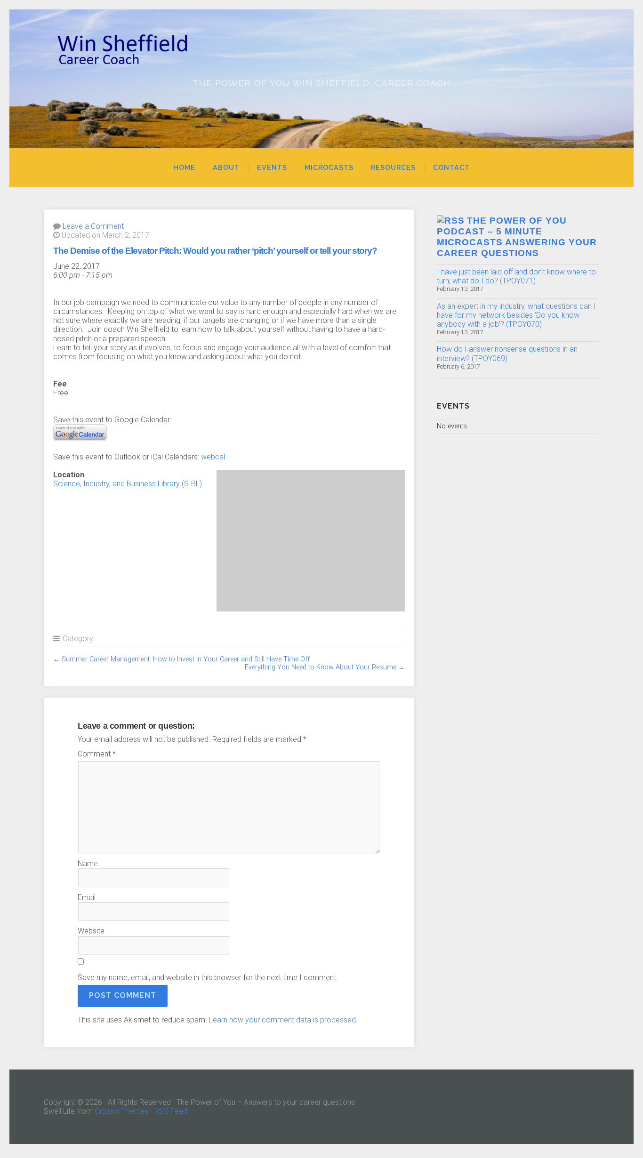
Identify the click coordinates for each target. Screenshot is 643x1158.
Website (91, 930)
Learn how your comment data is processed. (283, 1019)
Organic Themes (122, 1111)
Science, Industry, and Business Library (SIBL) (127, 483)
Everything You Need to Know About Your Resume (320, 667)
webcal (213, 456)
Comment (97, 753)
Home (184, 167)
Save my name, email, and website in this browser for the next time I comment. (208, 977)
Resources (393, 167)
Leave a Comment (93, 226)
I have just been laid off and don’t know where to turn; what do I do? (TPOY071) (516, 276)
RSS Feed (170, 1111)
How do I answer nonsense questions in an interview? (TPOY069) (507, 353)
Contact (451, 167)
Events (272, 167)
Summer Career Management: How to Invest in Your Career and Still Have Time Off (186, 659)
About (226, 167)
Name (88, 863)
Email (87, 897)
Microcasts (329, 167)
